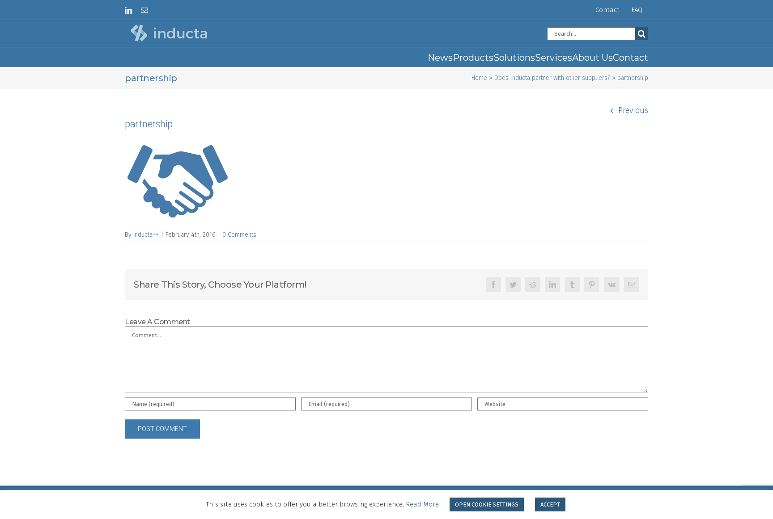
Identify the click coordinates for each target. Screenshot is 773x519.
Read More (422, 504)
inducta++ (146, 235)
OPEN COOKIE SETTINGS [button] (486, 504)
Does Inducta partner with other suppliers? (552, 78)
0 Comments (239, 235)
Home (479, 78)
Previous (633, 110)
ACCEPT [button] (550, 504)
